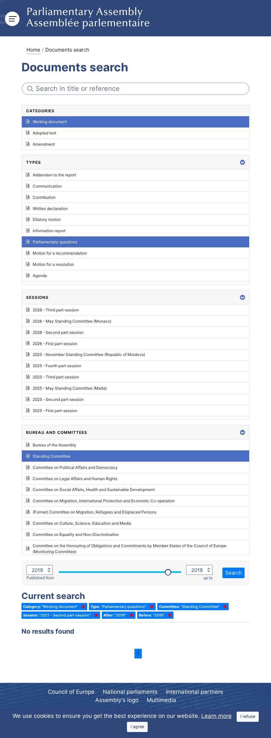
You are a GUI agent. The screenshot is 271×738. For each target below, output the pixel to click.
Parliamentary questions (55, 241)
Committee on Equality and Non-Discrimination (76, 534)
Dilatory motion (47, 219)
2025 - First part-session (55, 410)
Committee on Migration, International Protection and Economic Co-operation (104, 500)
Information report (49, 230)
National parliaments (130, 691)
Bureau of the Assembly (54, 444)
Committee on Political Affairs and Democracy (75, 467)
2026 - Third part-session (56, 309)
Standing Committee (51, 456)
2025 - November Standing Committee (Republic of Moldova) (89, 354)
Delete (82, 606)
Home (33, 50)
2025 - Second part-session (58, 399)
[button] (242, 162)
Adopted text (44, 132)
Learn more (216, 716)
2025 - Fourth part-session (57, 365)
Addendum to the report (54, 174)
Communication (47, 186)
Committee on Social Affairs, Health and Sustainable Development (94, 489)
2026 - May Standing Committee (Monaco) (72, 321)
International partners (194, 691)
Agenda (40, 275)
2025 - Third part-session (56, 376)
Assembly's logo (116, 700)
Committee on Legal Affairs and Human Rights (75, 478)
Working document (50, 121)
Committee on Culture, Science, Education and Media (82, 523)
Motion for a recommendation (60, 253)
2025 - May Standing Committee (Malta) (70, 388)
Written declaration (50, 208)
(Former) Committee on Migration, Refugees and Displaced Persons (94, 512)
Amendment (44, 144)
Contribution (44, 197)
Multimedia (161, 700)
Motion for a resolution (53, 264)
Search (233, 573)
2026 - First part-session (55, 343)
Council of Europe (71, 691)
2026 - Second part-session (58, 332)
